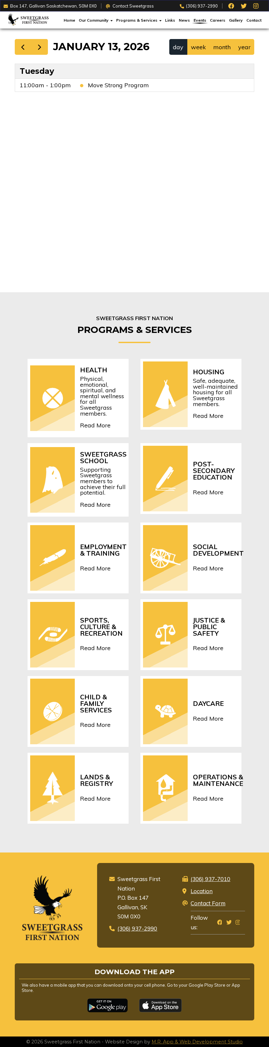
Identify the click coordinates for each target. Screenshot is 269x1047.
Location (202, 891)
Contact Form (208, 903)
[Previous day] (23, 47)
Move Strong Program (118, 85)
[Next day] (39, 47)
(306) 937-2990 (202, 6)
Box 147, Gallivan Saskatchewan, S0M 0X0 (53, 6)
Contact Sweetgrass (133, 6)
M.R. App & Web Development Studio (197, 1042)
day (178, 47)
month (222, 47)
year (244, 47)
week (198, 47)
